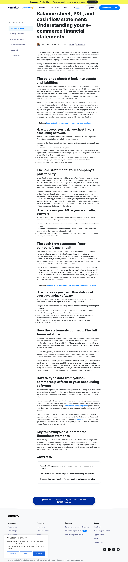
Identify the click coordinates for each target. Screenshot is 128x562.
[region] (26, 546)
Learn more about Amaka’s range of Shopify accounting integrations (67, 474)
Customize (13, 553)
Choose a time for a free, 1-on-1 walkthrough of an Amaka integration (67, 479)
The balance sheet (17, 28)
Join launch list (92, 2)
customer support (81, 419)
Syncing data (14, 50)
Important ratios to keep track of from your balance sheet (68, 123)
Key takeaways (15, 56)
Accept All (39, 553)
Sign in (90, 8)
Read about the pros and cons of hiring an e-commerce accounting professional (66, 467)
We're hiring (27, 7)
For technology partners (73, 531)
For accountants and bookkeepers (77, 527)
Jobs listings (12, 531)
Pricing (66, 7)
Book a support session (102, 531)
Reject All (26, 553)
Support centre (99, 535)
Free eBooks (98, 542)
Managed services (43, 531)
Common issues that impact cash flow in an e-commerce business (71, 286)
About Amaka (12, 527)
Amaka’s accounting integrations (75, 406)
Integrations (41, 527)
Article (72, 44)
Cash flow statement (17, 39)
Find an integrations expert (74, 535)
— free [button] (109, 8)
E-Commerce (80, 44)
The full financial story (17, 45)
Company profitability (17, 34)
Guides (96, 538)
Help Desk (97, 527)
